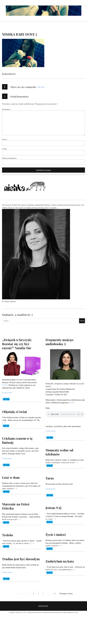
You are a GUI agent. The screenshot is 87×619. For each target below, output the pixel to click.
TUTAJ (72, 402)
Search (83, 3)
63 (55, 593)
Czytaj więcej (7, 392)
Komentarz (6, 109)
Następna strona (66, 593)
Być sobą (6, 399)
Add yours (41, 87)
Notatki (49, 466)
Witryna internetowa (9, 158)
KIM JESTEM (43, 606)
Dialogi (6, 426)
